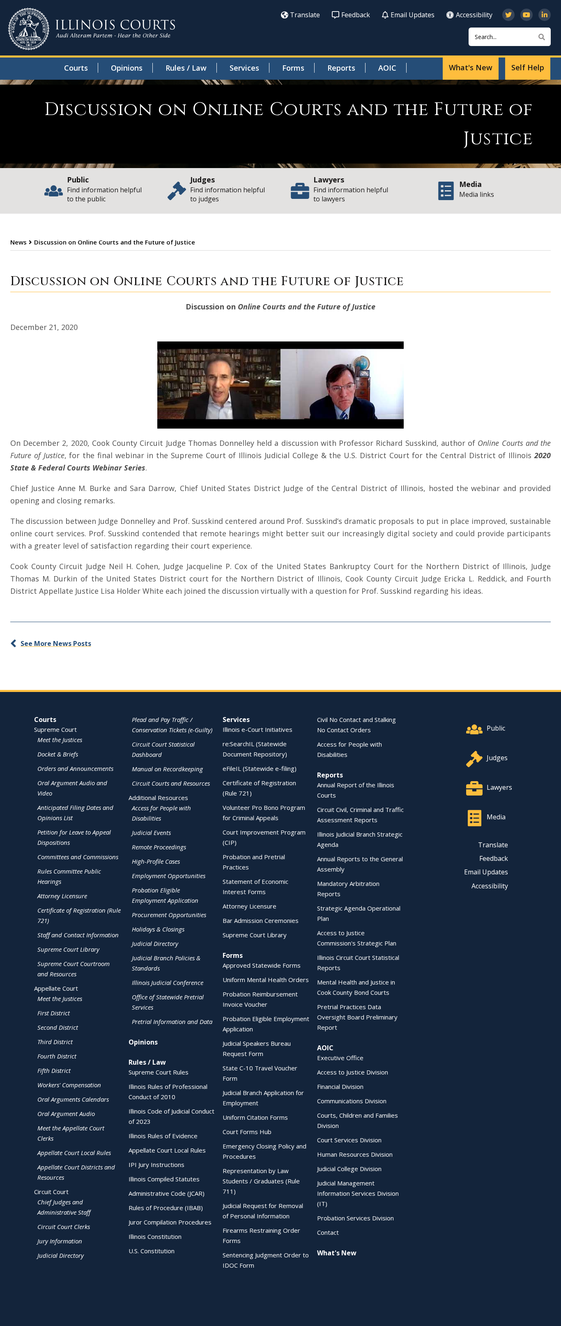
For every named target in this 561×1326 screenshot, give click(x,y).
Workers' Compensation (69, 1085)
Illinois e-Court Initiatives (257, 729)
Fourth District (56, 1056)
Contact (328, 1232)
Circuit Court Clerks (63, 1226)
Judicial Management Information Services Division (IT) (358, 1193)
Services (244, 68)
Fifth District (54, 1070)
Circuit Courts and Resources (171, 783)
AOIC (387, 68)
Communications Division (351, 1101)
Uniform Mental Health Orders (266, 979)
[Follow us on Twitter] (508, 15)
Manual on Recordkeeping (167, 769)
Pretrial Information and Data (172, 1021)
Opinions (127, 68)
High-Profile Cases (156, 861)
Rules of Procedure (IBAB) (166, 1208)
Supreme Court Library (68, 949)
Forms (293, 68)
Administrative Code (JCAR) (167, 1193)
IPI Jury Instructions (156, 1164)
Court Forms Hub (247, 1132)
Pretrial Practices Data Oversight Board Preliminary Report (357, 1017)
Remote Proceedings (159, 847)
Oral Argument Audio (66, 1113)
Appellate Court (56, 988)
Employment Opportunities (168, 876)
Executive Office (340, 1058)
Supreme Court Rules (159, 1072)
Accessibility (474, 14)
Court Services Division (349, 1140)
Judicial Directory (60, 1255)
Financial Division (340, 1086)
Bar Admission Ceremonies (261, 920)
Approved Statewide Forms (262, 965)
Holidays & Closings (158, 929)
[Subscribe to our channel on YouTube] (526, 15)
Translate (305, 14)
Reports (341, 68)
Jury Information (59, 1241)
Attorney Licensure (62, 896)
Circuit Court (51, 1192)
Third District (55, 1042)
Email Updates (413, 14)
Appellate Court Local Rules (74, 1152)
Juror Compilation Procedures (170, 1222)
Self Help (527, 67)
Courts (76, 68)
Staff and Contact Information (78, 935)
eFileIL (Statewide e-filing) (260, 768)
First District (53, 1013)
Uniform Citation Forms (255, 1117)
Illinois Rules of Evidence (163, 1136)
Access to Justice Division (352, 1072)
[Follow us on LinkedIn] (544, 15)
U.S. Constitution (152, 1251)
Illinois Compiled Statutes (164, 1179)
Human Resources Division (355, 1154)
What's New (470, 67)
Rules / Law (186, 68)
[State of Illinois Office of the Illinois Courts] (91, 29)
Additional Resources (158, 797)
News (18, 242)
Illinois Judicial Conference (167, 982)
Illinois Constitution (155, 1236)
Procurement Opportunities (169, 915)
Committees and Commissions (77, 857)
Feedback (355, 14)
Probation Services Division (355, 1218)
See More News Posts (56, 643)
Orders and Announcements (75, 768)
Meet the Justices (59, 740)
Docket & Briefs (57, 754)
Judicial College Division (349, 1169)
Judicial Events (151, 832)
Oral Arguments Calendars (73, 1099)
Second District (57, 1027)
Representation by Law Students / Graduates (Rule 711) (261, 1181)
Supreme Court (55, 729)
